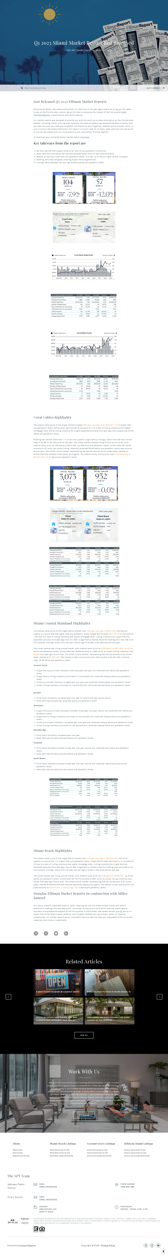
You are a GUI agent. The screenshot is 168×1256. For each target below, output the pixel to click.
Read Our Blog (17, 1153)
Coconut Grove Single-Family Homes (99, 1156)
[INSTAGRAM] (152, 1245)
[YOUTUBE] (158, 1245)
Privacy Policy (108, 1245)
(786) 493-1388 (127, 1187)
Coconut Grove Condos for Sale (97, 1153)
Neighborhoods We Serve (21, 1156)
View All (84, 1035)
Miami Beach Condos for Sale (60, 1153)
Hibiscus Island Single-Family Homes (137, 1156)
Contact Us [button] (84, 1115)
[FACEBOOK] (146, 1245)
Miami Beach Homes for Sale (59, 1150)
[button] (155, 88)
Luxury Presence (27, 1245)
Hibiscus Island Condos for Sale (135, 1153)
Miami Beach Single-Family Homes (61, 1156)
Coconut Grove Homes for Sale (97, 1150)
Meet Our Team (18, 1150)
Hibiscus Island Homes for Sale (135, 1150)
